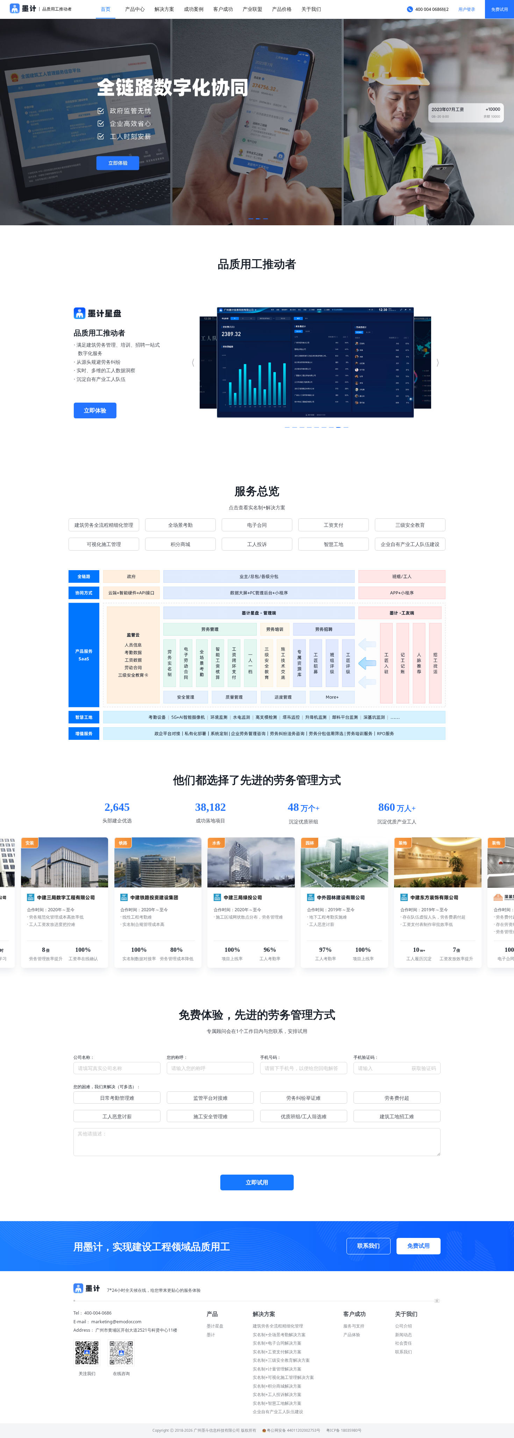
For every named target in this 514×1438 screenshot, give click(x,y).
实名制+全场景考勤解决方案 (279, 1335)
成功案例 (194, 9)
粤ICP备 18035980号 (344, 1430)
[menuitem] (105, 9)
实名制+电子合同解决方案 (277, 1343)
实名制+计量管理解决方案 (277, 1369)
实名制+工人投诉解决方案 (277, 1394)
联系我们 (403, 1352)
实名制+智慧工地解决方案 (277, 1403)
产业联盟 (252, 9)
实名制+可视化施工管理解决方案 (283, 1377)
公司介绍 (403, 1326)
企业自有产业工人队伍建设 (278, 1412)
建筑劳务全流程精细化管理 (278, 1326)
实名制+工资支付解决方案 (277, 1352)
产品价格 (282, 9)
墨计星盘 (215, 1326)
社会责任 (403, 1343)
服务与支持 (353, 1326)
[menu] (247, 9)
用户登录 (466, 9)
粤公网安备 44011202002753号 (293, 1430)
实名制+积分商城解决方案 (277, 1386)
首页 (105, 9)
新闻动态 (403, 1335)
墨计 (211, 1335)
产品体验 (351, 1335)
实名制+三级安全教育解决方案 (281, 1360)
